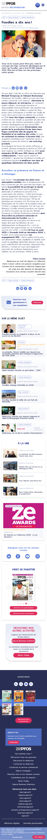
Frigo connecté (13, 17)
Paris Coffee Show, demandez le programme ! (31, 493)
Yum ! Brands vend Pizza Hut (30, 481)
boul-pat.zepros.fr (25, 813)
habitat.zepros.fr (25, 804)
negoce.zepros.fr (25, 795)
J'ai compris (39, 837)
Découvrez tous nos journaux (23, 613)
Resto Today (23, 655)
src (23, 13)
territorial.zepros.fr (25, 807)
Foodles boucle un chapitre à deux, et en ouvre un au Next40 (21, 335)
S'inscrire (37, 302)
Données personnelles (33, 823)
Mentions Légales (12, 823)
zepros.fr (25, 816)
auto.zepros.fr (25, 798)
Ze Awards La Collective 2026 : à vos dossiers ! (20, 536)
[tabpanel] (23, 587)
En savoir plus (17, 837)
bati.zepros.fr (25, 792)
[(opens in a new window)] (26, 87)
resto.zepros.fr (25, 801)
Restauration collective (13, 506)
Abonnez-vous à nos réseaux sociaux (23, 774)
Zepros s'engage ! (23, 770)
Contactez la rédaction (23, 764)
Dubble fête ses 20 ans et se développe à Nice (30, 468)
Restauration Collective (22, 327)
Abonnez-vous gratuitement (23, 608)
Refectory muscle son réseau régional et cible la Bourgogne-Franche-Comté (20, 417)
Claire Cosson (33, 28)
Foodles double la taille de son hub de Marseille (19, 401)
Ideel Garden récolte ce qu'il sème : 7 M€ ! (21, 370)
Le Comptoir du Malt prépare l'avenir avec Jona (30, 455)
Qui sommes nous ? (23, 753)
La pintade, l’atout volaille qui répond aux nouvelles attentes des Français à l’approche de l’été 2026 (22, 354)
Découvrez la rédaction (23, 760)
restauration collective (11, 13)
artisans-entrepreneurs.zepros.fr (25, 810)
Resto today (23, 781)
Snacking (21, 342)
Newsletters (37, 5)
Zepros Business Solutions (23, 641)
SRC (4, 17)
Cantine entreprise (27, 17)
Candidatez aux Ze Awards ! (23, 777)
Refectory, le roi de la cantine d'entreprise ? (22, 433)
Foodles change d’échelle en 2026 (18, 385)
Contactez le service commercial (23, 767)
